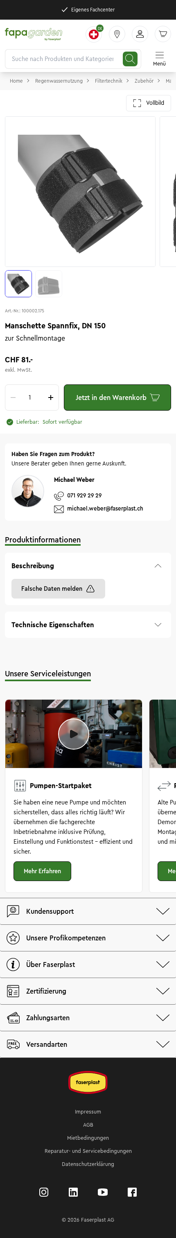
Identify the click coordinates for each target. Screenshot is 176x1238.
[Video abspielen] (73, 734)
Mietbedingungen (88, 1138)
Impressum (88, 1112)
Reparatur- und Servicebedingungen (88, 1151)
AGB (88, 1125)
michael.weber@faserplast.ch (105, 509)
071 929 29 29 (84, 495)
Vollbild (155, 103)
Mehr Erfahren (42, 871)
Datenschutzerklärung (88, 1164)
